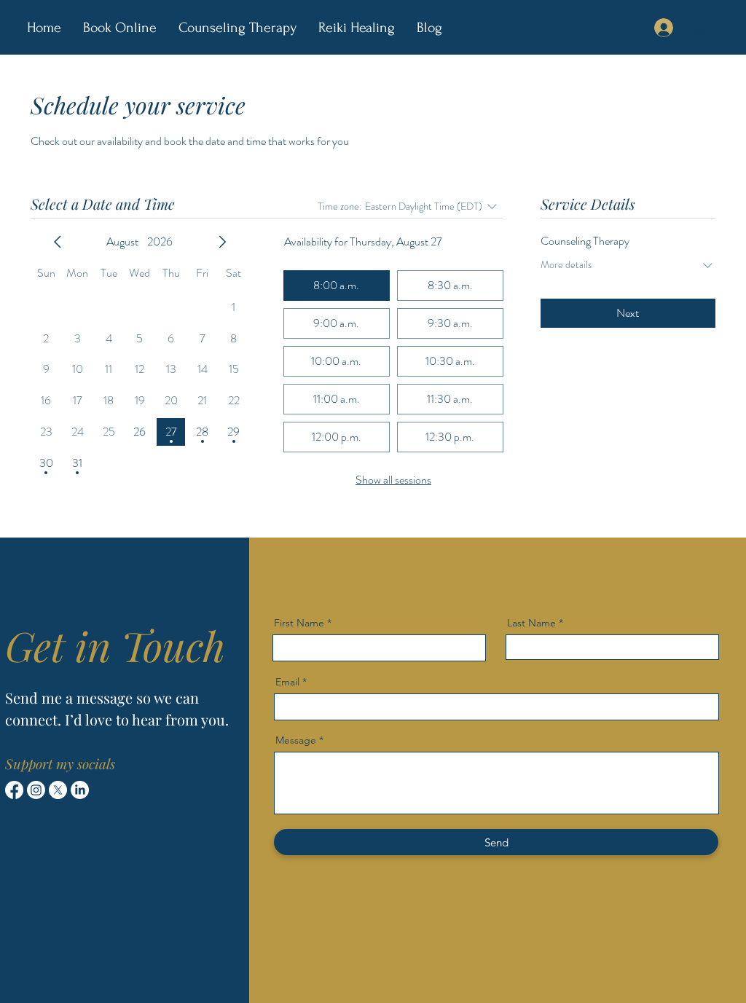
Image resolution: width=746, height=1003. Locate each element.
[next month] (222, 242)
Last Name (531, 623)
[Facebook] (14, 790)
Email (287, 682)
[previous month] (57, 242)
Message (295, 740)
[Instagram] (36, 790)
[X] (58, 790)
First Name (299, 623)
